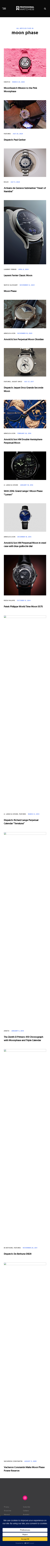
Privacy (6, 1507)
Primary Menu (4, 8)
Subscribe (26, 1507)
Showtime (7, 1511)
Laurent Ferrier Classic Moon (18, 275)
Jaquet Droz (17, 381)
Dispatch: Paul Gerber (15, 139)
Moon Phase (10, 291)
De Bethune (8, 1248)
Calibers (26, 1511)
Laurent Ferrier (10, 269)
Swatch (7, 82)
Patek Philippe (9, 600)
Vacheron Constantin (13, 1461)
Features (7, 134)
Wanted (7, 1514)
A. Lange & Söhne (11, 485)
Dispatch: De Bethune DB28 (17, 1253)
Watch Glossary (11, 285)
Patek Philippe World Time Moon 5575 (23, 606)
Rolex (6, 182)
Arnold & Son (9, 333)
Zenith (6, 1031)
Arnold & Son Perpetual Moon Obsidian (24, 339)
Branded (26, 1514)
